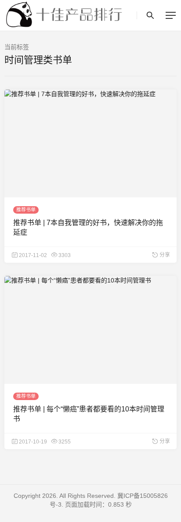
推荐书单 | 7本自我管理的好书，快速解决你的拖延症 (88, 227)
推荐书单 (26, 209)
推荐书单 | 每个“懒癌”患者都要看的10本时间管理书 (88, 413)
